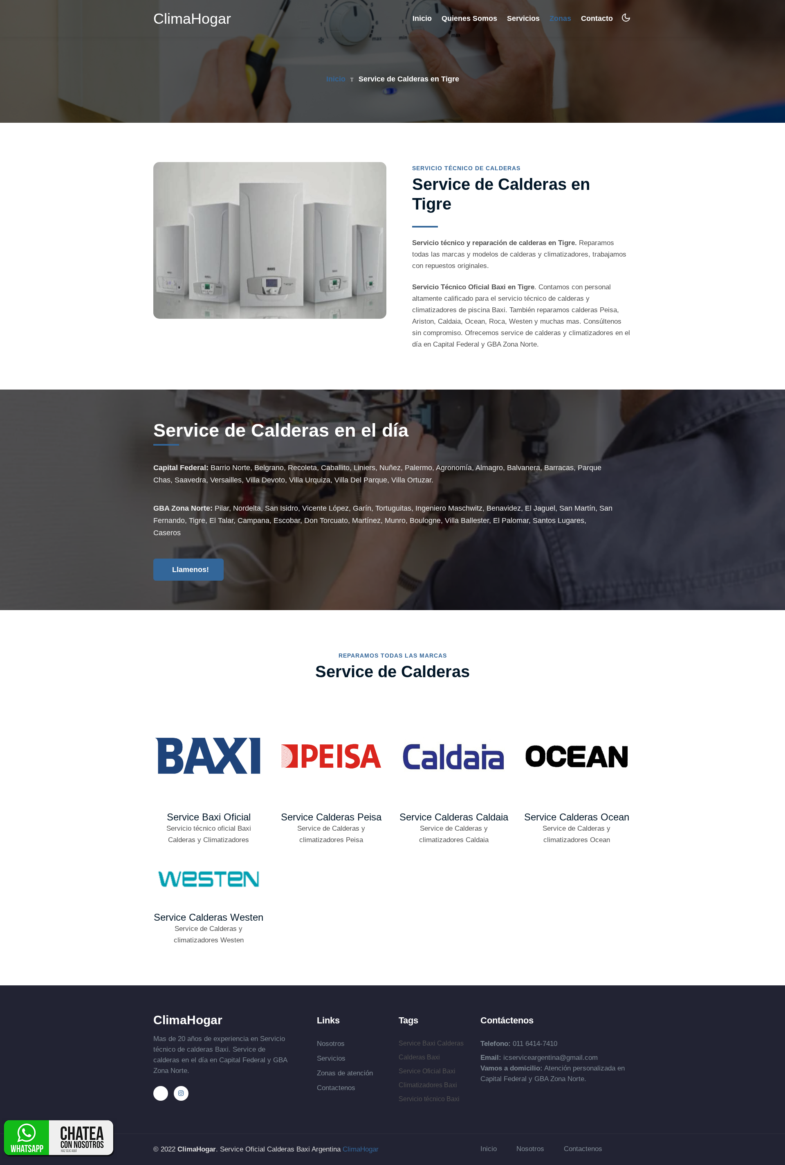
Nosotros (331, 1044)
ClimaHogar (192, 19)
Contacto (597, 18)
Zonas (560, 18)
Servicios (523, 18)
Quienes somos (469, 18)
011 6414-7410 (535, 1044)
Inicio (422, 18)
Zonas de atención (345, 1073)
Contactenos (336, 1088)
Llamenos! (189, 570)
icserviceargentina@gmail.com (550, 1057)
